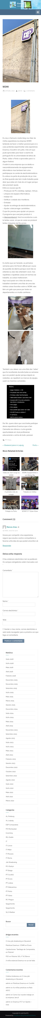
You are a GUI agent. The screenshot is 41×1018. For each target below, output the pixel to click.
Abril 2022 (9, 797)
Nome (5, 601)
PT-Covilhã (10, 875)
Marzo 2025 (10, 701)
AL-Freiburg (10, 816)
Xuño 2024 (9, 717)
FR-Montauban (11, 829)
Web (4, 620)
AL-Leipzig (9, 821)
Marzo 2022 (10, 801)
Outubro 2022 (11, 772)
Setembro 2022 (11, 776)
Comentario (8, 570)
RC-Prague (10, 900)
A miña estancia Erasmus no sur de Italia (20, 961)
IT (6, 841)
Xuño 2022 (9, 788)
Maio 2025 (9, 697)
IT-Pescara (9, 854)
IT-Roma (9, 858)
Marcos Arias (12, 527)
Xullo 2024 (9, 713)
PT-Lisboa (9, 883)
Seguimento (10, 904)
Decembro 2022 (11, 767)
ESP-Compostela (12, 825)
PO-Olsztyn (10, 866)
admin (20, 91)
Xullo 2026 (9, 659)
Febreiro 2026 (11, 676)
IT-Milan (9, 850)
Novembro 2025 (12, 684)
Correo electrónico (10, 611)
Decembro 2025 (11, 680)
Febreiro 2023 (11, 759)
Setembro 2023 (11, 734)
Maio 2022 (9, 792)
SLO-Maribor (10, 912)
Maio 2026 (9, 667)
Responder (7, 546)
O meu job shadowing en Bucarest (18, 941)
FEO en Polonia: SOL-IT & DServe (18, 956)
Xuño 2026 (10, 663)
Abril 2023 (9, 755)
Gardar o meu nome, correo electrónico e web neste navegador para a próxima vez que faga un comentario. (20, 632)
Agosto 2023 (10, 738)
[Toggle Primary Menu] (38, 12)
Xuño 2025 (9, 692)
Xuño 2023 (9, 747)
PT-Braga (9, 870)
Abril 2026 (9, 672)
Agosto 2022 (10, 780)
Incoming (9, 833)
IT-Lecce (9, 846)
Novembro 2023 (12, 730)
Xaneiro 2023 (10, 763)
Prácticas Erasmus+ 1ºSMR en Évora (18, 945)
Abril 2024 (9, 726)
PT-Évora (9, 879)
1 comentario (30, 91)
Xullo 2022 (9, 784)
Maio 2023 (9, 751)
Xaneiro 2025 (10, 705)
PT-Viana (9, 896)
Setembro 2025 (11, 688)
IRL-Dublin (9, 837)
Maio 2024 (9, 722)
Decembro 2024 (11, 709)
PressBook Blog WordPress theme (25, 1015)
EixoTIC (20, 3)
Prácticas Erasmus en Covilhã (23, 983)
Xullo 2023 (9, 742)
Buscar (8, 921)
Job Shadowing (11, 862)
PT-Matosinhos (11, 887)
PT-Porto (8, 440)
